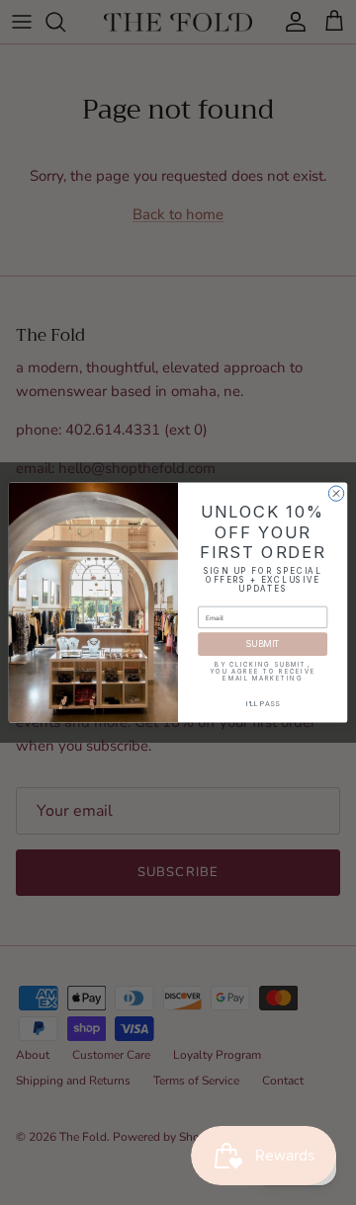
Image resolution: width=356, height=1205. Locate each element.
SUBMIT (262, 644)
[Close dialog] (335, 493)
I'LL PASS (263, 703)
